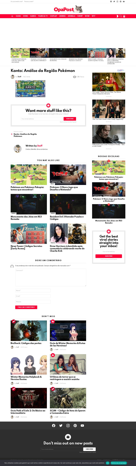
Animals (71, 16)
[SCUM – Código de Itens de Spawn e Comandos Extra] (68, 398)
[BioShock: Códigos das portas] (29, 330)
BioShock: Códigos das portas (26, 343)
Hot (53, 321)
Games (33, 16)
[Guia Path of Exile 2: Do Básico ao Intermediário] (29, 398)
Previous (12, 57)
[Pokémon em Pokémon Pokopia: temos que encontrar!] (20, 53)
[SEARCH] (121, 16)
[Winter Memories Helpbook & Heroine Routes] (29, 364)
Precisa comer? (28, 1)
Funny (80, 16)
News (52, 184)
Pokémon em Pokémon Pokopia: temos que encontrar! (19, 61)
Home (25, 16)
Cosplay (53, 16)
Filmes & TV (43, 16)
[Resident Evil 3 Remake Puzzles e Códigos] (77, 53)
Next (124, 57)
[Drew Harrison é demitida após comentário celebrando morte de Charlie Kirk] (115, 53)
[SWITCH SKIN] (117, 16)
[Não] (127, 462)
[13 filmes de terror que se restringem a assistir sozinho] (68, 364)
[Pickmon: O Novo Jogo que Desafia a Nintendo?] (39, 53)
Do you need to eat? (17, 1)
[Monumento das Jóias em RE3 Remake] (58, 53)
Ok (108, 463)
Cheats (13, 242)
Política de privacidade (119, 463)
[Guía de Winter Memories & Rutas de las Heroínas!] (68, 330)
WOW (87, 16)
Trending (14, 321)
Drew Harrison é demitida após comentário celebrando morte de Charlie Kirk (67, 248)
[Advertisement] (68, 33)
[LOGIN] (124, 16)
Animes (62, 16)
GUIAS (18, 16)
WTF (93, 16)
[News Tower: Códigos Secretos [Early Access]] (96, 53)
